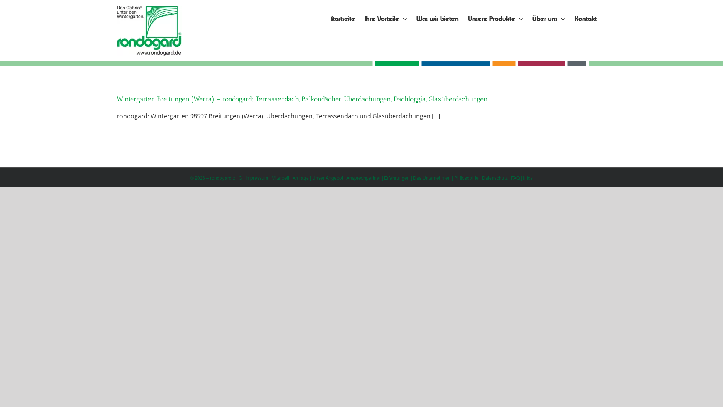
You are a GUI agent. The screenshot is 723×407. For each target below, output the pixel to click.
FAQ (515, 177)
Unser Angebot (327, 177)
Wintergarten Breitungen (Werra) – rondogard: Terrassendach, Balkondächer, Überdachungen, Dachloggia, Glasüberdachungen (302, 99)
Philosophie (466, 177)
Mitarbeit (280, 177)
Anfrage (301, 177)
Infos (528, 177)
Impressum (257, 177)
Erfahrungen (397, 177)
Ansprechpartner (363, 177)
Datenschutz (495, 177)
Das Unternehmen (432, 177)
